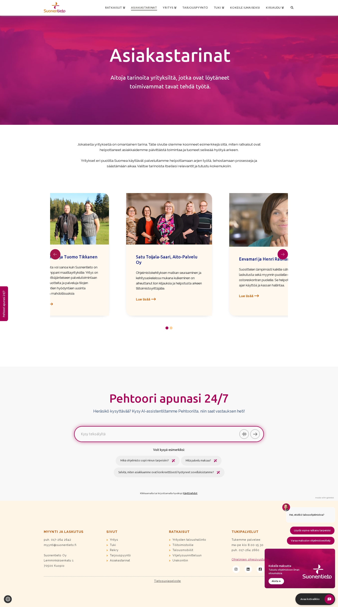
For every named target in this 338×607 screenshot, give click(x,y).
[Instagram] (236, 569)
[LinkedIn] (248, 569)
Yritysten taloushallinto (189, 539)
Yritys (114, 539)
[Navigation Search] (290, 8)
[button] (146, 299)
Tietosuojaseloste (167, 581)
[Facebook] (260, 569)
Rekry (114, 550)
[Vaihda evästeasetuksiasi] (8, 599)
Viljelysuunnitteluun (187, 555)
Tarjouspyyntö (120, 555)
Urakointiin (180, 560)
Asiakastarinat (120, 560)
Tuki (113, 545)
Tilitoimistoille (183, 545)
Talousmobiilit (183, 550)
